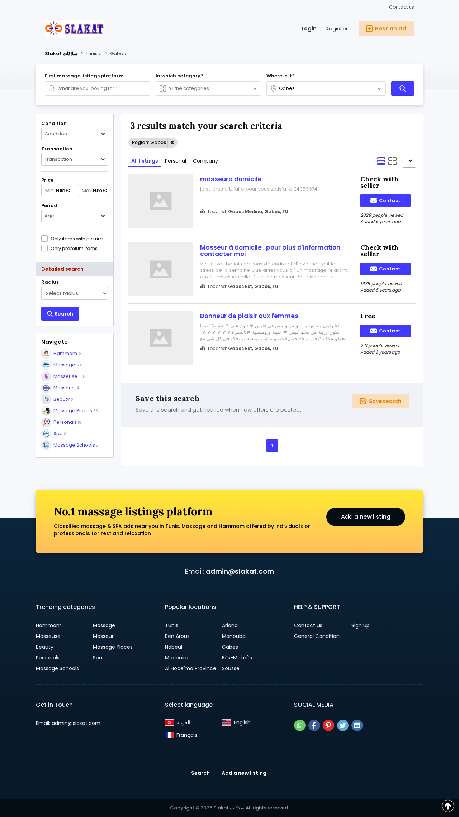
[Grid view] (392, 161)
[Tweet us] (343, 725)
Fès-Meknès (237, 657)
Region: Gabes (149, 142)
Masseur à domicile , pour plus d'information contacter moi (270, 250)
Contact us (401, 7)
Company (205, 160)
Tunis (171, 625)
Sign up (360, 625)
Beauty (44, 646)
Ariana (230, 625)
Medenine (177, 657)
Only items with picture (77, 238)
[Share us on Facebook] (314, 725)
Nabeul (173, 646)
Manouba (234, 636)
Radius (50, 282)
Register (337, 28)
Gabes (230, 646)
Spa (97, 657)
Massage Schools (57, 668)
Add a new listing (366, 517)
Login (309, 28)
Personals (48, 657)
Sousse (231, 668)
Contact (389, 200)
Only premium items (74, 248)
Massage (104, 625)
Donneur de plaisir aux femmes (249, 316)
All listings (144, 160)
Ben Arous (177, 636)
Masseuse (48, 636)
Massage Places (113, 646)
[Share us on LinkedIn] (357, 725)
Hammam (49, 625)
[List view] (381, 161)
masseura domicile (230, 179)
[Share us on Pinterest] (328, 725)
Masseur (103, 636)
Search (200, 773)
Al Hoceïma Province (190, 668)
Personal (175, 160)
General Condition (317, 636)
